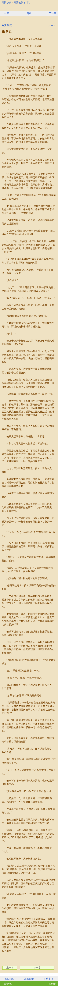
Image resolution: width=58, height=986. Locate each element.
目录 (29, 13)
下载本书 (48, 978)
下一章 (52, 13)
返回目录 (29, 978)
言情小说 (6, 2)
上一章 (5, 13)
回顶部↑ (52, 983)
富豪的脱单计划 (22, 2)
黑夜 (9, 25)
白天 (4, 25)
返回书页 (9, 978)
